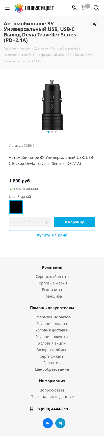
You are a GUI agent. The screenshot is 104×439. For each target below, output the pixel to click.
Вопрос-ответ (52, 390)
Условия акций (52, 343)
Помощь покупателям (52, 307)
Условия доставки (52, 329)
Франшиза (52, 296)
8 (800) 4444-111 (53, 408)
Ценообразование (52, 369)
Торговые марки (52, 282)
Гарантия (52, 362)
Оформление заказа (52, 316)
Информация (52, 380)
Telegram (60, 423)
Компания (52, 267)
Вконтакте (48, 423)
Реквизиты (52, 289)
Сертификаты (52, 356)
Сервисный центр (52, 276)
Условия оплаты (52, 323)
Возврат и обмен (52, 349)
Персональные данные (52, 396)
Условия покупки (52, 336)
